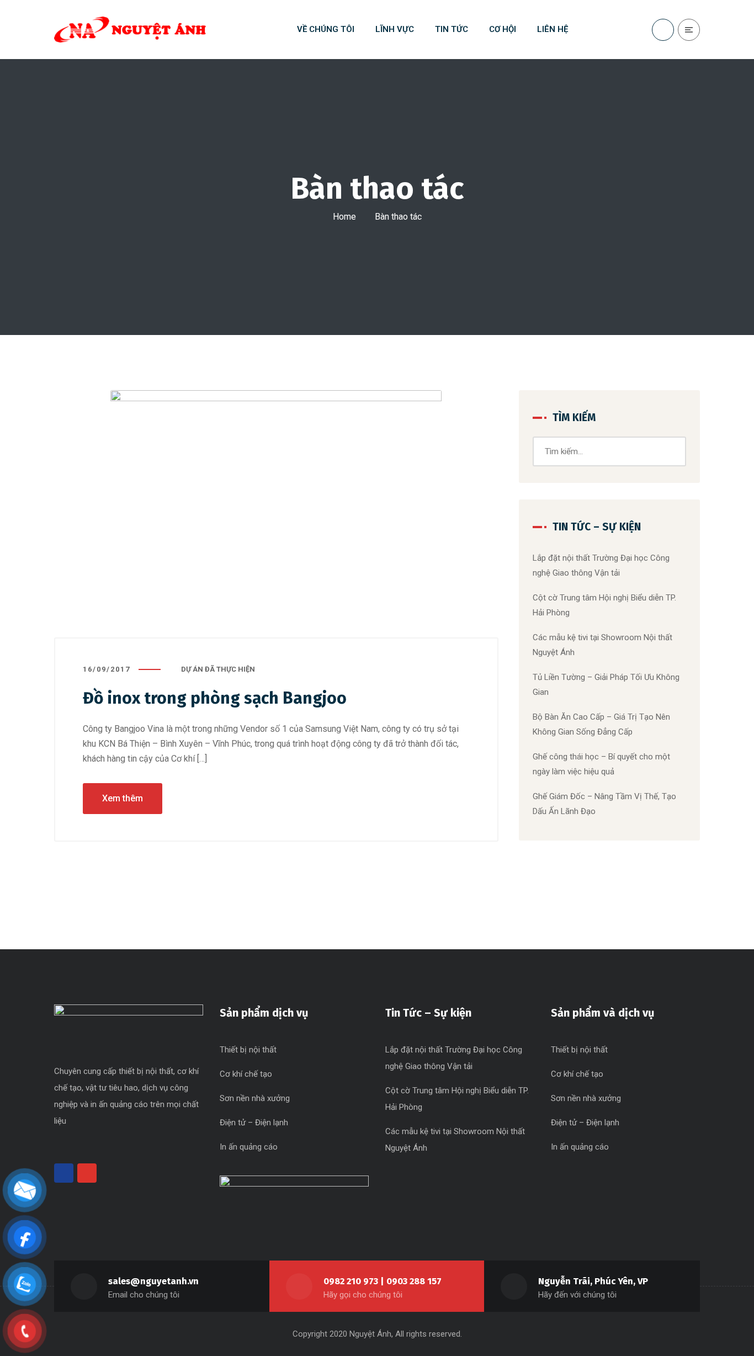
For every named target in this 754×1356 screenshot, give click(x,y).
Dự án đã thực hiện (218, 669)
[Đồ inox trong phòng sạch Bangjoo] (276, 514)
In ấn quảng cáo (249, 1147)
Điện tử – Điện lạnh (254, 1123)
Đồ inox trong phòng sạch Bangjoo (215, 698)
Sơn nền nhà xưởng (255, 1098)
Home (344, 216)
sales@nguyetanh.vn (153, 1281)
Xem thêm (122, 798)
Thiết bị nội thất (248, 1050)
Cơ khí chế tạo (246, 1074)
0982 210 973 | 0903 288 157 (382, 1281)
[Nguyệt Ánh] (130, 29)
